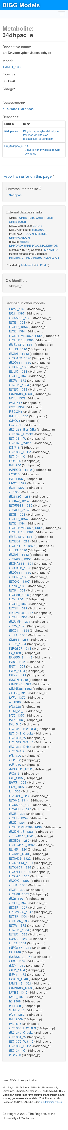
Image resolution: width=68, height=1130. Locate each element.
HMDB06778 (51, 257)
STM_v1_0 (17, 711)
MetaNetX (27, 265)
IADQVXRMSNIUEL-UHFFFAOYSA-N (28, 236)
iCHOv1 (15, 420)
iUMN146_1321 (20, 684)
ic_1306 (15, 492)
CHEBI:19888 (44, 217)
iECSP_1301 (18, 617)
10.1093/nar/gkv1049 (50, 1102)
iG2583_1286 (19, 639)
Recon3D (16, 425)
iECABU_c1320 (20, 510)
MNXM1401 (51, 250)
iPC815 (14, 474)
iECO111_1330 (20, 362)
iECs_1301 (17, 599)
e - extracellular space (18, 108)
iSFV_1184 (17, 670)
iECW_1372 (18, 380)
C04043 (37, 225)
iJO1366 (15, 460)
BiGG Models (21, 4)
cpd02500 (38, 229)
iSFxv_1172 (18, 675)
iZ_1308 (15, 702)
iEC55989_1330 (21, 317)
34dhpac (15, 195)
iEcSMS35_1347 (21, 612)
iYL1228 (15, 706)
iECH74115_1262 (22, 545)
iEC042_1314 (19, 501)
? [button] (53, 175)
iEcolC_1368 (18, 371)
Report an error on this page (27, 176)
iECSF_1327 (18, 608)
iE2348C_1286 (20, 496)
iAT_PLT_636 (19, 416)
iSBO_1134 (17, 661)
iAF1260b (16, 719)
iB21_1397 (17, 313)
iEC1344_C (17, 456)
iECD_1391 (17, 331)
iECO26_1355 (19, 367)
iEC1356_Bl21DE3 (23, 429)
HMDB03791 (17, 257)
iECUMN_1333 (20, 621)
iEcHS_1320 (18, 349)
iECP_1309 (17, 590)
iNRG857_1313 (20, 648)
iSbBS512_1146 (21, 657)
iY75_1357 (17, 407)
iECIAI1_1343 (19, 353)
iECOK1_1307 (20, 581)
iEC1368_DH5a (20, 451)
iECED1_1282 (19, 541)
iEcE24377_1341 (22, 344)
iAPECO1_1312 (21, 469)
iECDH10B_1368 (21, 340)
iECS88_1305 (19, 594)
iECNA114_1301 (21, 563)
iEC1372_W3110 (21, 442)
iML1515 (15, 724)
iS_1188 (15, 652)
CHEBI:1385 (26, 217)
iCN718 (15, 447)
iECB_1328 (17, 322)
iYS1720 (15, 755)
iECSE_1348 (18, 375)
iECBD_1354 (19, 326)
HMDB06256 (34, 257)
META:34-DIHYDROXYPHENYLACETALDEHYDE (33, 243)
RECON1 (16, 411)
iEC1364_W (18, 438)
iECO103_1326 (20, 358)
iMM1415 (16, 402)
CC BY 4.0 (41, 265)
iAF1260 (15, 465)
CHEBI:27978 (17, 222)
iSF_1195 (16, 478)
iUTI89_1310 (18, 693)
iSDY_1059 (17, 666)
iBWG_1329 (18, 308)
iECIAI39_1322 (20, 559)
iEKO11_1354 (19, 384)
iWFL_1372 (17, 398)
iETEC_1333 (18, 389)
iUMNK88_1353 (21, 393)
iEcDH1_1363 (12, 66)
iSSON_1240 (19, 679)
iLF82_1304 (18, 644)
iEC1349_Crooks (21, 434)
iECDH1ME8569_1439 (26, 335)
